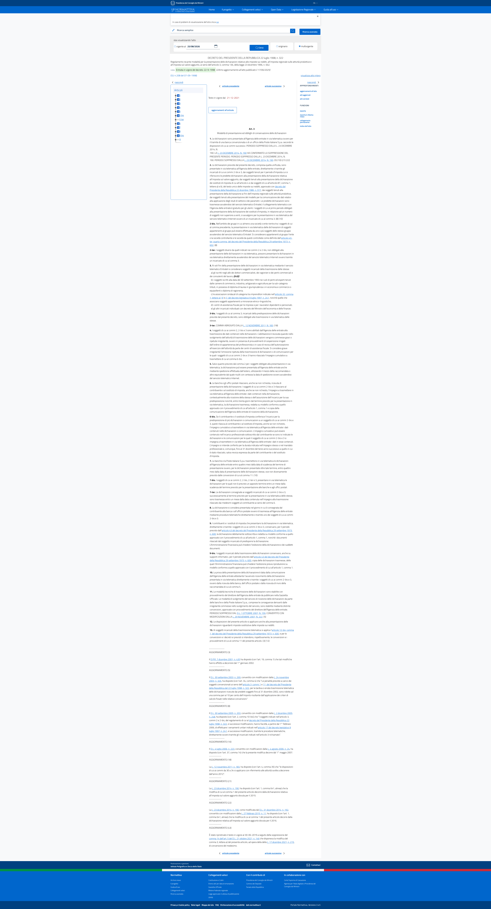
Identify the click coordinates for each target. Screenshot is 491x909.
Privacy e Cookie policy (180, 904)
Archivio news (176, 880)
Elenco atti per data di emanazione (221, 883)
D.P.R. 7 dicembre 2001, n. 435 (225, 659)
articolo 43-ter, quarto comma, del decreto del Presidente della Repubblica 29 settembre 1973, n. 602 (251, 241)
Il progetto (174, 883)
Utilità (210, 897)
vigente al (181, 46)
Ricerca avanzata (310, 31)
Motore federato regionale (218, 890)
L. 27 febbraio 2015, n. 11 (253, 813)
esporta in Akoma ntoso (306, 115)
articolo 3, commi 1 (252, 684)
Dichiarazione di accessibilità (232, 904)
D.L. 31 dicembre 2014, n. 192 (273, 810)
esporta (303, 110)
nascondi (179, 82)
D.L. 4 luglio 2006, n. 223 (222, 749)
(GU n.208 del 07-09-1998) (184, 75)
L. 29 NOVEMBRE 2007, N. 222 (248, 616)
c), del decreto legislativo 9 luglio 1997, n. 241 (247, 298)
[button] (216, 46)
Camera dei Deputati (253, 883)
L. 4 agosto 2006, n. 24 (279, 749)
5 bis (181, 115)
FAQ (217, 904)
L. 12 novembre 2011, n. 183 (226, 767)
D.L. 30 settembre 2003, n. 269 (226, 677)
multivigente (307, 46)
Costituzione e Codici (216, 880)
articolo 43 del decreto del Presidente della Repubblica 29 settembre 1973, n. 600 (249, 558)
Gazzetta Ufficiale (215, 887)
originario (282, 46)
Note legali (195, 904)
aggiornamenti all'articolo (222, 110)
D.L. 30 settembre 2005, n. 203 (226, 713)
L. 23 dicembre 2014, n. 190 (225, 788)
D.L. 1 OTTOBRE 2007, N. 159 (251, 613)
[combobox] (233, 30)
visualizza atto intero (310, 75)
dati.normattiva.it (253, 904)
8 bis (181, 135)
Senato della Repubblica (255, 887)
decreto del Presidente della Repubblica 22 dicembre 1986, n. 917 (248, 188)
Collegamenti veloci (178, 890)
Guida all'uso (175, 887)
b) (222, 298)
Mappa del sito (208, 904)
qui (217, 22)
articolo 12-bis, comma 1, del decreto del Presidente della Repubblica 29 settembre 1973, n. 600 (252, 631)
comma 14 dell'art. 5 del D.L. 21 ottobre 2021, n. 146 (234, 838)
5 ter (181, 119)
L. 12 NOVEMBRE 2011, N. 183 (258, 325)
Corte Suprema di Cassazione (295, 880)
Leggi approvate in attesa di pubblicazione (223, 893)
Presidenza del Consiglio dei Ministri (259, 880)
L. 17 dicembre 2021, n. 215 (280, 842)
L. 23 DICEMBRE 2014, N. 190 (232, 153)
